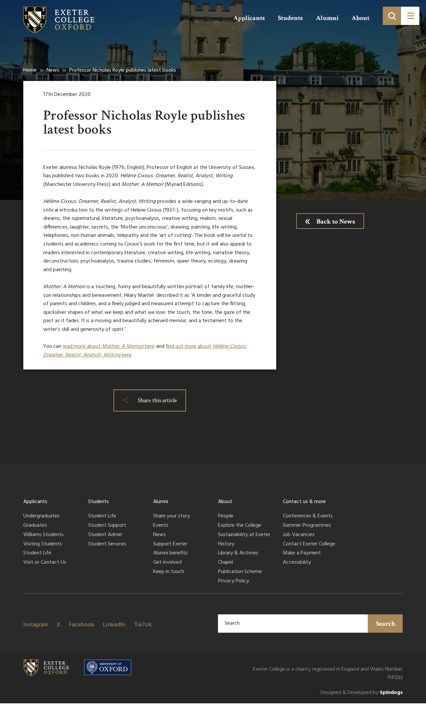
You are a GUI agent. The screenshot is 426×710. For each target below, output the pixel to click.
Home (30, 70)
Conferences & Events (308, 516)
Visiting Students (42, 544)
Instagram (35, 625)
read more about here (109, 346)
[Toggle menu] (410, 16)
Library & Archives (238, 553)
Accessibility (297, 563)
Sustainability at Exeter (244, 535)
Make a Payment (302, 553)
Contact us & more (304, 501)
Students (290, 18)
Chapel (225, 563)
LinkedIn (114, 625)
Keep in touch (168, 572)
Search (385, 623)
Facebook (81, 625)
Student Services (107, 544)
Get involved (167, 563)
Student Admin (105, 535)
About (360, 18)
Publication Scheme (240, 572)
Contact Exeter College (309, 544)
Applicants (249, 18)
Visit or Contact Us (44, 563)
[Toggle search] (392, 16)
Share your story (171, 516)
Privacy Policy (233, 581)
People (225, 516)
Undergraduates (41, 516)
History (226, 544)
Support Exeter (170, 544)
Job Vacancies (299, 535)
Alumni (327, 18)
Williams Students (43, 535)
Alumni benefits (170, 553)
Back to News (336, 221)
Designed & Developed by (361, 693)
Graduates (35, 526)
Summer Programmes (307, 526)
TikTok (143, 625)
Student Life (37, 553)
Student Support (107, 526)
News (53, 70)
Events (160, 526)
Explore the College (239, 526)
